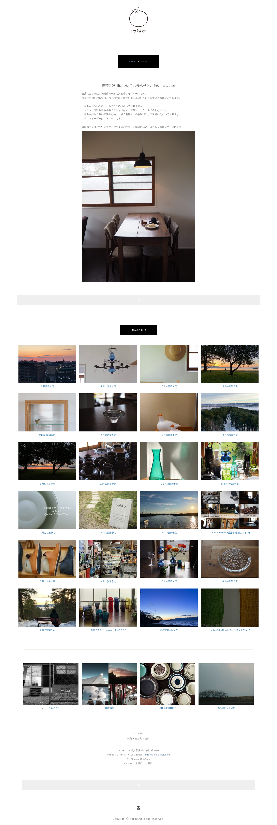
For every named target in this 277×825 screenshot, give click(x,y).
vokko (132, 61)
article (144, 61)
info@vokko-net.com (157, 754)
